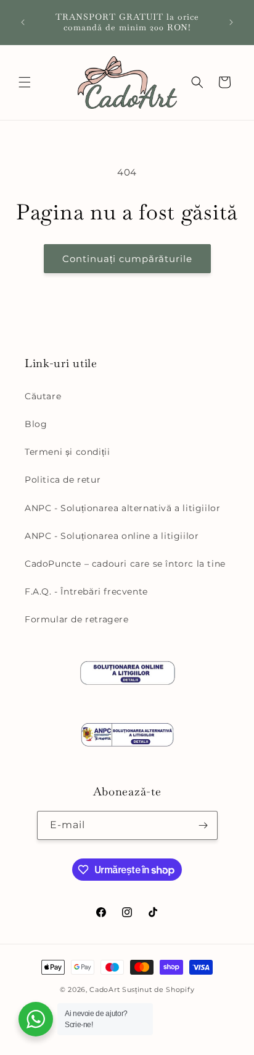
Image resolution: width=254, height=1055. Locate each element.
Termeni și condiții (67, 451)
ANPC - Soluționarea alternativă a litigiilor (122, 508)
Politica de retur (62, 479)
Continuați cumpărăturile (127, 259)
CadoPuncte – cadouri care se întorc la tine (125, 563)
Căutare (43, 396)
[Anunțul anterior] (22, 22)
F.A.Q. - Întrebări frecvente (86, 591)
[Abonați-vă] (203, 825)
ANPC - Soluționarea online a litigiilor (112, 535)
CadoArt (104, 989)
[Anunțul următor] (231, 22)
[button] (24, 82)
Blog (36, 424)
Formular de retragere (77, 619)
